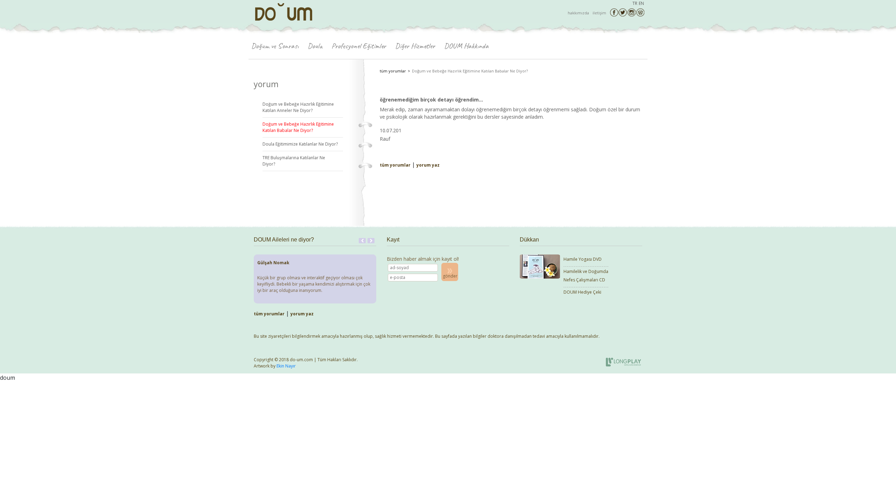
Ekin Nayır (286, 366)
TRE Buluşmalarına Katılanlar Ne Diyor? (293, 161)
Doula (315, 46)
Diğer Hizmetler (415, 46)
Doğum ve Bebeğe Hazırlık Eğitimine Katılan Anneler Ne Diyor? (298, 107)
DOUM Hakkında (466, 46)
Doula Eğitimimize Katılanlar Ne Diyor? (300, 144)
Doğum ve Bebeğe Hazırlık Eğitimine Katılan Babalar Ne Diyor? (298, 127)
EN (641, 3)
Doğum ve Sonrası (275, 46)
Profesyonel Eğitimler (358, 46)
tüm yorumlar (393, 71)
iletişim (599, 12)
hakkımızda (578, 12)
